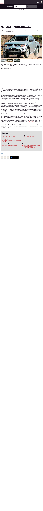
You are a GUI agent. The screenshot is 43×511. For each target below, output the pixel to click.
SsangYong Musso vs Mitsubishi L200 (10, 139)
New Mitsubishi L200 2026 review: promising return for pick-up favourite (31, 146)
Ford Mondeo (32, 121)
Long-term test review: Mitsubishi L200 (10, 145)
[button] (21, 47)
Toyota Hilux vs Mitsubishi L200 (9, 136)
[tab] (4, 60)
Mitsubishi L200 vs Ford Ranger (9, 137)
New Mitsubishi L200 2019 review (29, 147)
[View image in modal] (2, 47)
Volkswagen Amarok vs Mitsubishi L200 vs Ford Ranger (12, 141)
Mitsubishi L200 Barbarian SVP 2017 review (31, 148)
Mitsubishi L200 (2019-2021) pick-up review (31, 136)
